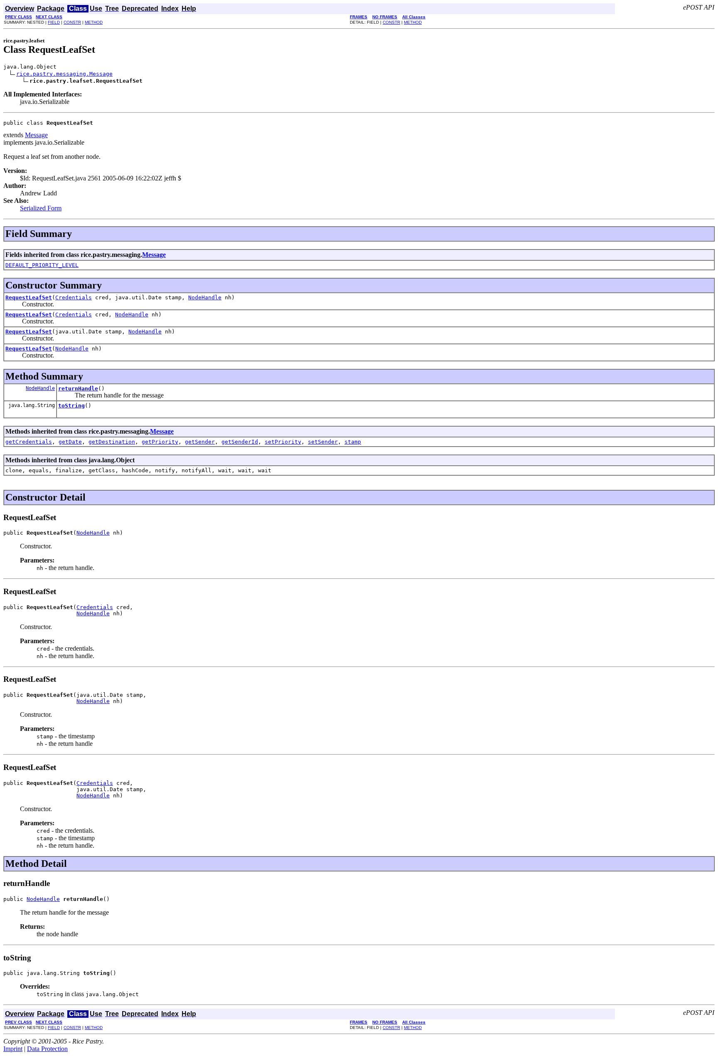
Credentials (73, 297)
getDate (70, 442)
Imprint (12, 1048)
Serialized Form (40, 208)
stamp (352, 442)
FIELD (54, 22)
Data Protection (47, 1048)
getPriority (160, 442)
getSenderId (239, 442)
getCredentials (28, 442)
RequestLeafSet (28, 297)
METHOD (94, 22)
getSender (200, 442)
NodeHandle (204, 297)
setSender (323, 442)
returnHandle (78, 388)
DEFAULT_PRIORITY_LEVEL (42, 265)
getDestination (112, 442)
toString (71, 405)
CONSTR (72, 22)
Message (36, 134)
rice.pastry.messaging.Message (64, 74)
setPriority (283, 442)
